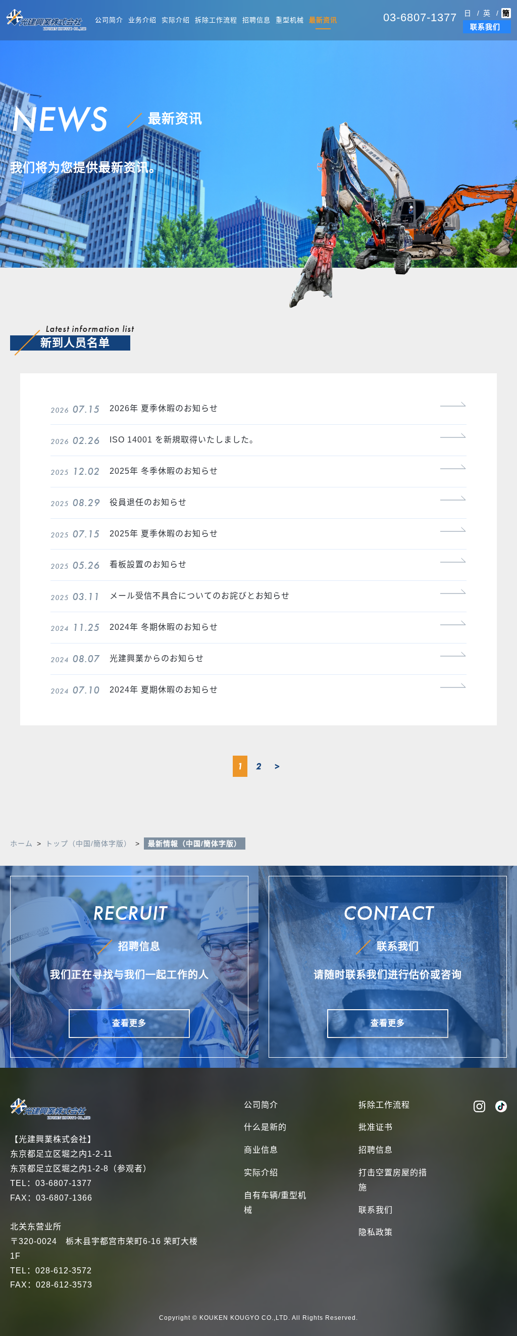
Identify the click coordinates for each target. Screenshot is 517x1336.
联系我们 (485, 27)
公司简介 (109, 20)
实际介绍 (176, 20)
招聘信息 (256, 20)
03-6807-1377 (420, 17)
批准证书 (375, 1127)
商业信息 (261, 1150)
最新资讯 (323, 20)
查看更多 (129, 1023)
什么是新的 (265, 1127)
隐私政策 (375, 1232)
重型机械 (290, 20)
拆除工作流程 (216, 20)
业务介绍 (142, 20)
